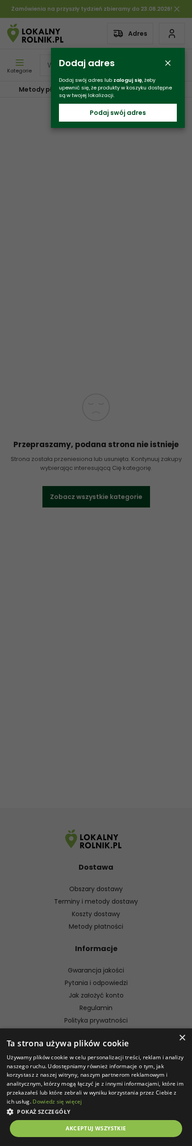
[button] (96, 1111)
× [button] (182, 1038)
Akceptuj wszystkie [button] (96, 1128)
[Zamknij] (168, 63)
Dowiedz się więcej (57, 1101)
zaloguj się (127, 80)
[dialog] (96, 1087)
